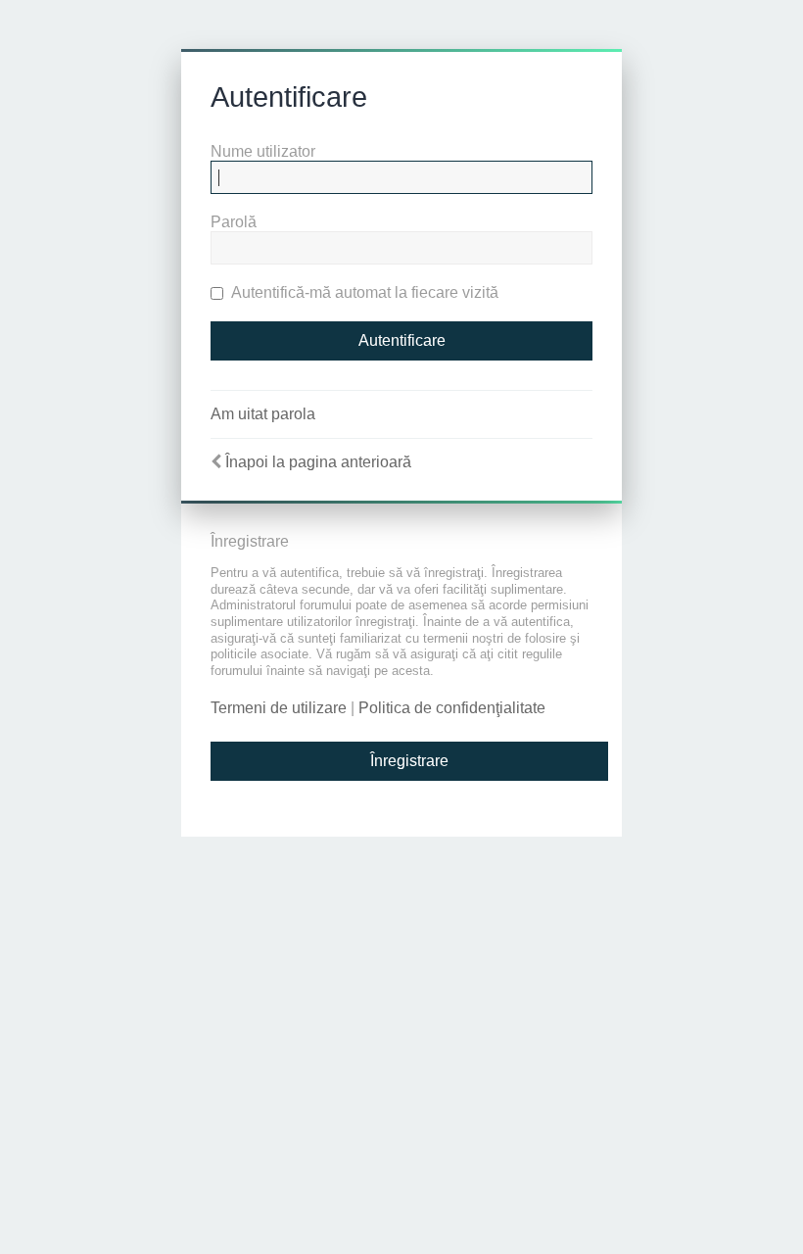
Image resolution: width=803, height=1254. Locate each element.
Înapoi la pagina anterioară (318, 462)
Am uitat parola (263, 414)
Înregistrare (409, 760)
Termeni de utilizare (279, 707)
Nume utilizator (263, 151)
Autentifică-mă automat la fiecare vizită (363, 292)
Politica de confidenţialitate (451, 707)
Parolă (234, 222)
